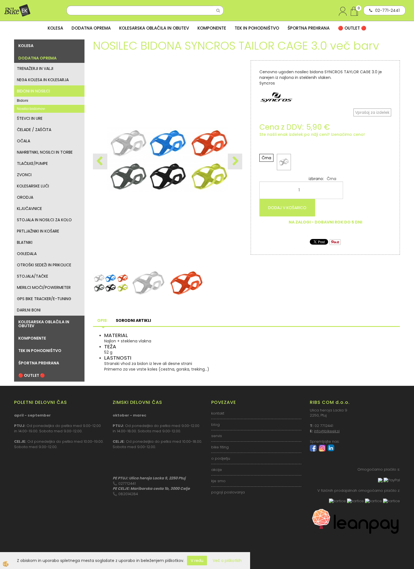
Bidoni (22, 100)
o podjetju (220, 458)
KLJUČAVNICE (29, 208)
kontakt (217, 413)
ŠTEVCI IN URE (30, 118)
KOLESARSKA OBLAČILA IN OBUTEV (154, 28)
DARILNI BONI (29, 310)
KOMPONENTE (211, 28)
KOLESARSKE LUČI (33, 186)
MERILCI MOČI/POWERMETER (44, 287)
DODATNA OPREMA (91, 28)
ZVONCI (24, 175)
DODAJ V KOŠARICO (287, 208)
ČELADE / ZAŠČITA (34, 129)
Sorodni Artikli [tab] (133, 320)
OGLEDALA (27, 253)
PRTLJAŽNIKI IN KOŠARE (38, 231)
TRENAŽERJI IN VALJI (35, 68)
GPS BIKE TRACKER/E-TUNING (44, 299)
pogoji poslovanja (228, 492)
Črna (266, 158)
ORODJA (25, 197)
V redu (197, 560)
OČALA (23, 141)
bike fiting (220, 447)
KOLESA (55, 28)
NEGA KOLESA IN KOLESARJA (43, 80)
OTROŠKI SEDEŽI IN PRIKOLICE (44, 265)
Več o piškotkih (227, 560)
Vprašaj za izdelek (372, 112)
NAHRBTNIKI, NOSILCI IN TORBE (45, 152)
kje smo (218, 481)
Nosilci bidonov (31, 108)
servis (216, 436)
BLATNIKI (24, 242)
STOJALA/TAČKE (32, 276)
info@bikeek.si (327, 431)
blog (215, 424)
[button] (235, 161)
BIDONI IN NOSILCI (33, 91)
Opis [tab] (102, 320)
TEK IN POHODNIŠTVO (257, 28)
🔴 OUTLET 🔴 (352, 28)
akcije (216, 469)
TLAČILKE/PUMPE (32, 163)
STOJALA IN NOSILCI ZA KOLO (44, 220)
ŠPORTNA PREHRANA (309, 28)
